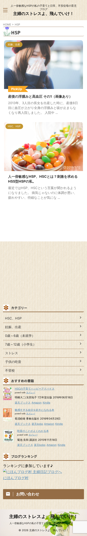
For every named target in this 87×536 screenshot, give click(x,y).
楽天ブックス (23, 402)
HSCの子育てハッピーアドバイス (34, 388)
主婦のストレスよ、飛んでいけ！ (43, 13)
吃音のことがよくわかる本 (33, 430)
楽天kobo (37, 423)
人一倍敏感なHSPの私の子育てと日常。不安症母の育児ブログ (44, 523)
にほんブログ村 (16, 478)
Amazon (37, 402)
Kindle (46, 402)
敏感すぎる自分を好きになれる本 (34, 409)
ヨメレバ (30, 392)
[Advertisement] (43, 273)
